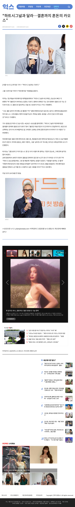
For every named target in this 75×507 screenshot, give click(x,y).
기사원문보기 (10, 319)
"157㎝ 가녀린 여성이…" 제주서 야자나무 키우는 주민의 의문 (46, 333)
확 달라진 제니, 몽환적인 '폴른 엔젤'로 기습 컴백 (22, 311)
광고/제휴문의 (14, 495)
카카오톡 (67, 26)
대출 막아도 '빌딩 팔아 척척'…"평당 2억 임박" (41, 339)
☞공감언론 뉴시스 (8, 229)
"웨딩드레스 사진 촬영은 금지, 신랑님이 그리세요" (43, 342)
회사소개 (4, 495)
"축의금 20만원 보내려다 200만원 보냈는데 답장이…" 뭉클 (45, 336)
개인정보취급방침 (27, 495)
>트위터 (63, 26)
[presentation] (4, 253)
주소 (71, 26)
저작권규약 (39, 495)
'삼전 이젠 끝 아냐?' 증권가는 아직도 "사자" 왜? (42, 330)
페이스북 (59, 26)
